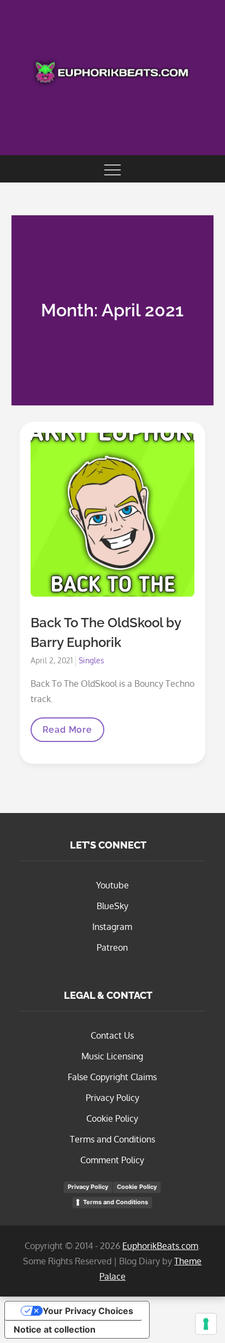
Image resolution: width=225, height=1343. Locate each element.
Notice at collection (55, 1329)
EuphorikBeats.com (160, 1245)
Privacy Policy (112, 1097)
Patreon (112, 947)
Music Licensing (112, 1056)
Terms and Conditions (112, 1139)
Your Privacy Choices (88, 1310)
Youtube (112, 885)
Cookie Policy (112, 1118)
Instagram (112, 926)
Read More (67, 733)
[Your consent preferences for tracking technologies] (206, 1323)
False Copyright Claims (112, 1076)
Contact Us (112, 1035)
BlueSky (112, 905)
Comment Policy (112, 1159)
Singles (91, 660)
